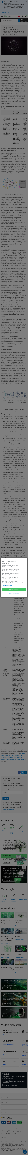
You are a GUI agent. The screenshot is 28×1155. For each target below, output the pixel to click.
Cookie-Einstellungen (14, 593)
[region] (14, 577)
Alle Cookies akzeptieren (14, 589)
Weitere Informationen (7, 585)
